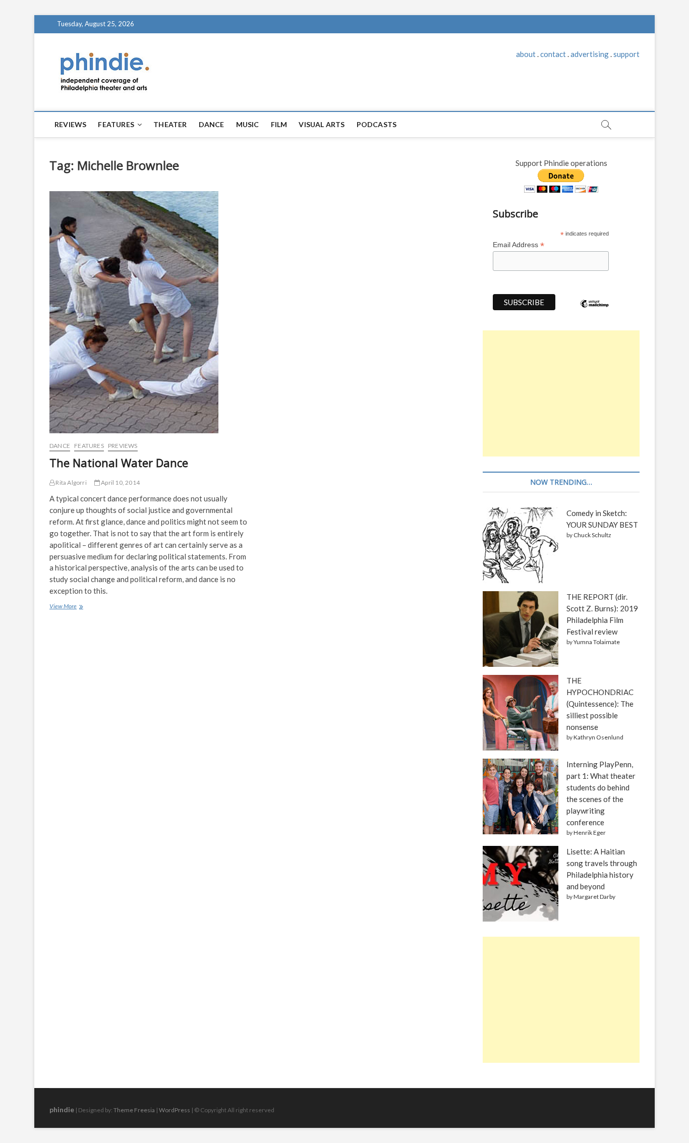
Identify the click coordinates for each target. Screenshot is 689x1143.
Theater (170, 124)
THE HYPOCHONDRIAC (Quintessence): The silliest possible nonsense (600, 703)
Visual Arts (321, 124)
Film (279, 124)
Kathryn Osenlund (598, 737)
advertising (589, 54)
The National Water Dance (118, 462)
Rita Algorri (70, 482)
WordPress (174, 1110)
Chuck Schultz (592, 535)
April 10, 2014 (120, 482)
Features (116, 124)
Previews (123, 445)
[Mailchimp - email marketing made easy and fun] (594, 311)
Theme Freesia (134, 1110)
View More (65, 607)
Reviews (70, 124)
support (626, 54)
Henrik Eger (589, 832)
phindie (61, 1109)
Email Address (518, 245)
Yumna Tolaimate (596, 642)
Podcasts (377, 124)
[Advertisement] (561, 393)
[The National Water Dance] (149, 312)
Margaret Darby (594, 896)
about (526, 54)
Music (247, 124)
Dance (211, 124)
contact (553, 54)
